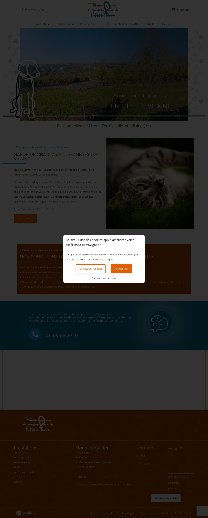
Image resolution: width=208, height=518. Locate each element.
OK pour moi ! (121, 268)
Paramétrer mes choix (91, 268)
